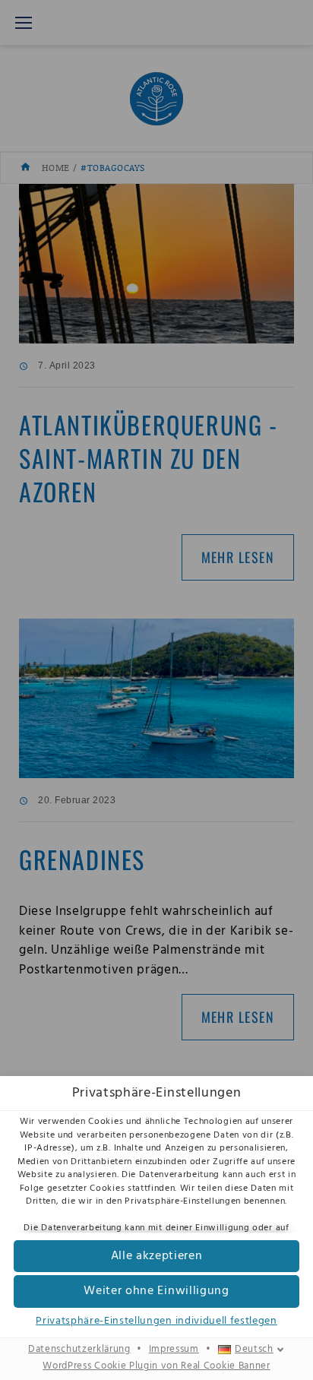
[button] (156, 1256)
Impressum (174, 1349)
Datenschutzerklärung (79, 1349)
